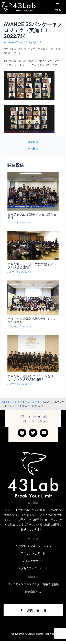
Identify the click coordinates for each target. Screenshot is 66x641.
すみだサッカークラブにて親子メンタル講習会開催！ (31, 265)
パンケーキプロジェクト (19, 222)
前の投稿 (33, 142)
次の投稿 (33, 148)
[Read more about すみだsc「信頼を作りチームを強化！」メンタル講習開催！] (32, 353)
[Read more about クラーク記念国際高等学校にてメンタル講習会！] (32, 297)
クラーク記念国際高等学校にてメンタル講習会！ (31, 320)
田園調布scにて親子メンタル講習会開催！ (32, 216)
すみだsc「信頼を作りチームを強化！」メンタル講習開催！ (30, 377)
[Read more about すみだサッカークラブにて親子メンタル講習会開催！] (32, 245)
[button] (59, 7)
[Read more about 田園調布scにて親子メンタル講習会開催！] (32, 191)
